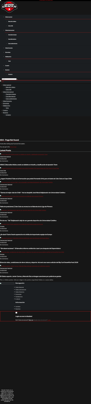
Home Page (13, 147)
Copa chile (8, 89)
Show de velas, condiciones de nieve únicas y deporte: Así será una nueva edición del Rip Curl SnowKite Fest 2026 (39, 262)
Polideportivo (6, 105)
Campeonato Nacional (6, 184)
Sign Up (31, 320)
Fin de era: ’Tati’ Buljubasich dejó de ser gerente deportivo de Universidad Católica (28, 220)
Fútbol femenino (7, 101)
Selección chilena (10, 87)
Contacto (8, 115)
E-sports (5, 110)
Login (49, 320)
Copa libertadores (10, 96)
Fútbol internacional (8, 92)
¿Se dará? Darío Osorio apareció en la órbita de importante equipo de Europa (26, 234)
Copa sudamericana (11, 98)
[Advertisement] (45, 127)
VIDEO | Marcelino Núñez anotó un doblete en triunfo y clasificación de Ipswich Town (28, 165)
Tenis (7, 108)
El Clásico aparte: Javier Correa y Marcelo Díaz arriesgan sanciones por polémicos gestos (30, 276)
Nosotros (5, 112)
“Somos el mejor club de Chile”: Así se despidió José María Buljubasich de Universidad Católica (32, 192)
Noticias (2, 254)
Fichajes (2, 226)
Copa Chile (3, 170)
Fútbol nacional (7, 85)
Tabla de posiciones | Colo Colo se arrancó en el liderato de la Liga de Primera (26, 206)
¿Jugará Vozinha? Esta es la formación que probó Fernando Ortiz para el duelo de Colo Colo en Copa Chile (36, 179)
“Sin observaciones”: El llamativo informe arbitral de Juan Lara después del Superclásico (30, 248)
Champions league (11, 94)
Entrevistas (6, 103)
